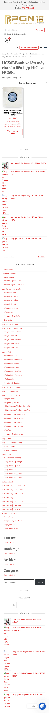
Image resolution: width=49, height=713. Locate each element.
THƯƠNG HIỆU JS (9, 498)
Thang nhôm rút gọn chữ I (13, 477)
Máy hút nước (9, 379)
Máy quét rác (7, 439)
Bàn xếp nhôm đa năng (12, 458)
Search (40, 582)
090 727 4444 (28, 8)
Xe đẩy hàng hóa (10, 517)
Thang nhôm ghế (10, 470)
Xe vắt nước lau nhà (11, 529)
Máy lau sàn (8, 312)
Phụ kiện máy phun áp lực (13, 434)
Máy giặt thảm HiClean (12, 332)
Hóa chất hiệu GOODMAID (14, 285)
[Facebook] (7, 605)
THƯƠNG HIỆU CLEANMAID (13, 486)
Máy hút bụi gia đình (11, 367)
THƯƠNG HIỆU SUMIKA (12, 509)
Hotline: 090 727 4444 (29, 48)
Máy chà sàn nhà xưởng (12, 304)
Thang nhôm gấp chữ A (12, 466)
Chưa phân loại (7, 269)
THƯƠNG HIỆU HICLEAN (12, 490)
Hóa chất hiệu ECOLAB (13, 281)
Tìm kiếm (39, 30)
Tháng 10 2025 (9, 542)
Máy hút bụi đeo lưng (12, 363)
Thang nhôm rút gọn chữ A (14, 473)
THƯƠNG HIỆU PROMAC (12, 506)
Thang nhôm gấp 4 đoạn (13, 462)
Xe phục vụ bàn (9, 525)
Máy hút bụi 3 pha (10, 355)
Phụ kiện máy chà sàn (14, 126)
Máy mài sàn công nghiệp (11, 387)
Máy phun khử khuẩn (10, 391)
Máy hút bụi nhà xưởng (12, 371)
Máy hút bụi (6, 352)
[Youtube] (14, 605)
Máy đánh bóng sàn (11, 308)
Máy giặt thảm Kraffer (12, 344)
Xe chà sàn (8, 320)
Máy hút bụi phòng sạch (13, 375)
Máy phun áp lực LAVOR (13, 422)
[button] (45, 47)
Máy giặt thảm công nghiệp (12, 328)
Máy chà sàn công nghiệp (11, 289)
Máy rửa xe (8, 430)
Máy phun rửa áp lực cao (11, 395)
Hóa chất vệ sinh (8, 277)
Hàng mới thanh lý (9, 273)
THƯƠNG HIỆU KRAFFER (12, 502)
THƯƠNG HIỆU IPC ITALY (12, 494)
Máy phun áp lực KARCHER (14, 414)
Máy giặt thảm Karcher (12, 340)
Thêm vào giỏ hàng (12, 132)
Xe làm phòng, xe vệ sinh (11, 513)
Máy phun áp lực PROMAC (14, 426)
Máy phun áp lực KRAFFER (14, 418)
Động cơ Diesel (9, 399)
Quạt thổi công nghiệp (10, 450)
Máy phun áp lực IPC (11, 403)
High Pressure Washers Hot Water (17, 410)
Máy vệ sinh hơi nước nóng (12, 442)
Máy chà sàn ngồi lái (11, 300)
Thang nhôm (6, 454)
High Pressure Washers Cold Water (18, 406)
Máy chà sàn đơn (10, 292)
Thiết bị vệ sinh (7, 482)
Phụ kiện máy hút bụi (12, 383)
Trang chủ (5, 54)
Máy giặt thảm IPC (10, 336)
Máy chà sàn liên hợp (12, 296)
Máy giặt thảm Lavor (11, 348)
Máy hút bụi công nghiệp (13, 359)
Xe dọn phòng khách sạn (13, 521)
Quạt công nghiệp (8, 446)
